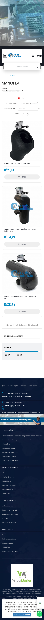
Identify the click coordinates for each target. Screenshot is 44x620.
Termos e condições (9, 456)
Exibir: (17, 114)
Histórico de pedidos (9, 485)
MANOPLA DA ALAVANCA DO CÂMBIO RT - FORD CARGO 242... (20, 230)
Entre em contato (7, 473)
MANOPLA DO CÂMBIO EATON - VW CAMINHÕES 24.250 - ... (20, 297)
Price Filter (8, 347)
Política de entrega (8, 448)
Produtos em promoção (10, 514)
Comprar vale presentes (10, 460)
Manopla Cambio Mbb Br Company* (17, 164)
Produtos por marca (9, 506)
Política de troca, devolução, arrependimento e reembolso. (22, 436)
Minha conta (6, 518)
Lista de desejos (7, 489)
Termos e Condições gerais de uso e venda (17, 440)
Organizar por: (10, 108)
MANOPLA (11, 75)
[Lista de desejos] (4, 124)
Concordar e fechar (22, 614)
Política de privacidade (10, 452)
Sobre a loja (6, 444)
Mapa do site (6, 481)
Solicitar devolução (8, 477)
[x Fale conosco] (39, 614)
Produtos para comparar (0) (13, 91)
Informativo (6, 493)
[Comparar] (4, 128)
